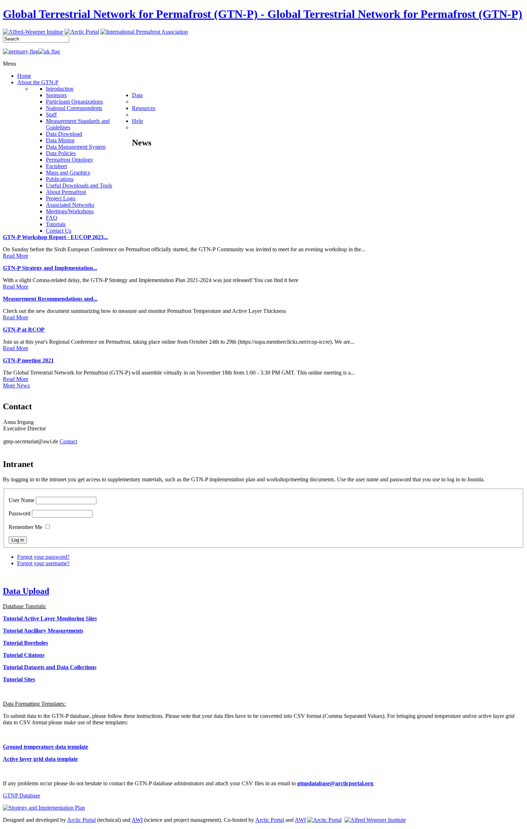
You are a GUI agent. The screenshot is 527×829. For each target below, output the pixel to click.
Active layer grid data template (40, 759)
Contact (68, 441)
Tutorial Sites (19, 679)
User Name (21, 500)
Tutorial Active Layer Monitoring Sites (50, 618)
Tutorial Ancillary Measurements (43, 631)
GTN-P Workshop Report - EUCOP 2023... (55, 237)
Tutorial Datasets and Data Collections (49, 667)
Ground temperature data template (45, 747)
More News (16, 385)
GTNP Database (21, 795)
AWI (137, 820)
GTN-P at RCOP (23, 330)
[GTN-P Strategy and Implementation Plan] (44, 808)
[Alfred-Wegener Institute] (33, 32)
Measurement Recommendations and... (50, 299)
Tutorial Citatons (23, 655)
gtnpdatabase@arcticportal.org (335, 783)
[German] (20, 51)
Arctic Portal (81, 820)
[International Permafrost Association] (144, 32)
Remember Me (25, 527)
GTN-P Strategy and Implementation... (50, 268)
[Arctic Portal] (82, 32)
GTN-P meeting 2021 (28, 360)
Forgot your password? (43, 557)
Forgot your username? (43, 563)
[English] (49, 51)
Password (19, 513)
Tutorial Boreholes (25, 643)
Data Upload (26, 591)
